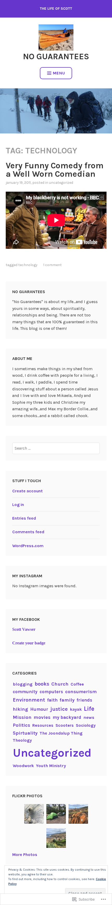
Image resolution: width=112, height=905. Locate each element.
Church (60, 684)
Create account (27, 490)
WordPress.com (27, 545)
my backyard (67, 717)
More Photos (24, 854)
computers (51, 691)
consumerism (81, 691)
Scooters (64, 725)
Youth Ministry (51, 765)
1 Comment (52, 265)
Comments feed (28, 531)
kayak (76, 709)
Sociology (86, 725)
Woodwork (23, 765)
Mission (22, 717)
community (25, 691)
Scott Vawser (23, 629)
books (42, 684)
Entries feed (24, 518)
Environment (29, 700)
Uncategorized (61, 182)
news (88, 717)
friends (84, 700)
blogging (23, 684)
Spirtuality (25, 733)
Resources (42, 725)
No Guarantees (56, 56)
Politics (21, 725)
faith (52, 700)
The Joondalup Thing (61, 733)
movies (42, 717)
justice (59, 709)
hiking (20, 709)
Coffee (77, 684)
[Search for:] (56, 448)
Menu (59, 73)
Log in (18, 504)
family (67, 700)
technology (28, 265)
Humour (39, 709)
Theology (22, 740)
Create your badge (28, 643)
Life (89, 708)
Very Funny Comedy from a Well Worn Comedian (55, 170)
